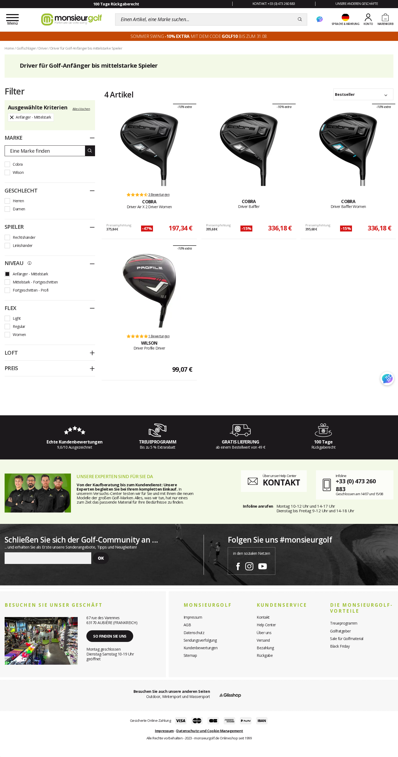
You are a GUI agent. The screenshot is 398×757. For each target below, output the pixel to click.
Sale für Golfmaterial (346, 638)
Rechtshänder (24, 237)
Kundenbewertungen (201, 647)
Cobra (18, 164)
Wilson (18, 172)
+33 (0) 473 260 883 (356, 485)
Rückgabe (265, 655)
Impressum (193, 617)
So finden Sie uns (109, 636)
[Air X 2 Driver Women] (149, 149)
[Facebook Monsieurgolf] (238, 565)
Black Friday (340, 646)
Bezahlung (265, 647)
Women (19, 334)
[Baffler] (249, 149)
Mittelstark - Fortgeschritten (35, 282)
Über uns (264, 632)
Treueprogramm (343, 623)
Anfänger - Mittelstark (30, 273)
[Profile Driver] (149, 291)
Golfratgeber (340, 631)
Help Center (266, 624)
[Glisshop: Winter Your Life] (71, 19)
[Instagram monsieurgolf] (249, 565)
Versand (263, 640)
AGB (187, 624)
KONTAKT (281, 482)
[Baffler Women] (348, 149)
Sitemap (190, 655)
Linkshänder (22, 245)
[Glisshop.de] (230, 694)
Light (17, 318)
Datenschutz (194, 632)
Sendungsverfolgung (200, 640)
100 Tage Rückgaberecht (116, 3)
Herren (18, 200)
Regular (19, 326)
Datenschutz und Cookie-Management (209, 730)
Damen (19, 208)
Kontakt (263, 617)
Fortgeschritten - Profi (30, 290)
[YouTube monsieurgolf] (262, 565)
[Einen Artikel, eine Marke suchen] (300, 19)
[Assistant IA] (319, 19)
